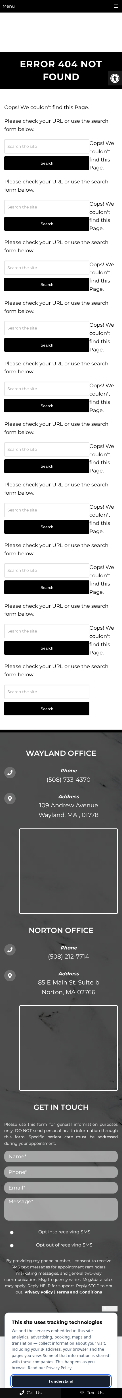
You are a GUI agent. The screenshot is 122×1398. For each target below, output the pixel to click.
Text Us (95, 1392)
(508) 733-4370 (69, 779)
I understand (61, 1381)
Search (47, 709)
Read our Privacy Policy (49, 1367)
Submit (109, 1309)
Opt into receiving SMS (64, 1232)
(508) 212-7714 (68, 956)
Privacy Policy (38, 1292)
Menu (9, 6)
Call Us (34, 1392)
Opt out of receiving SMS (64, 1245)
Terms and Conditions (79, 1292)
